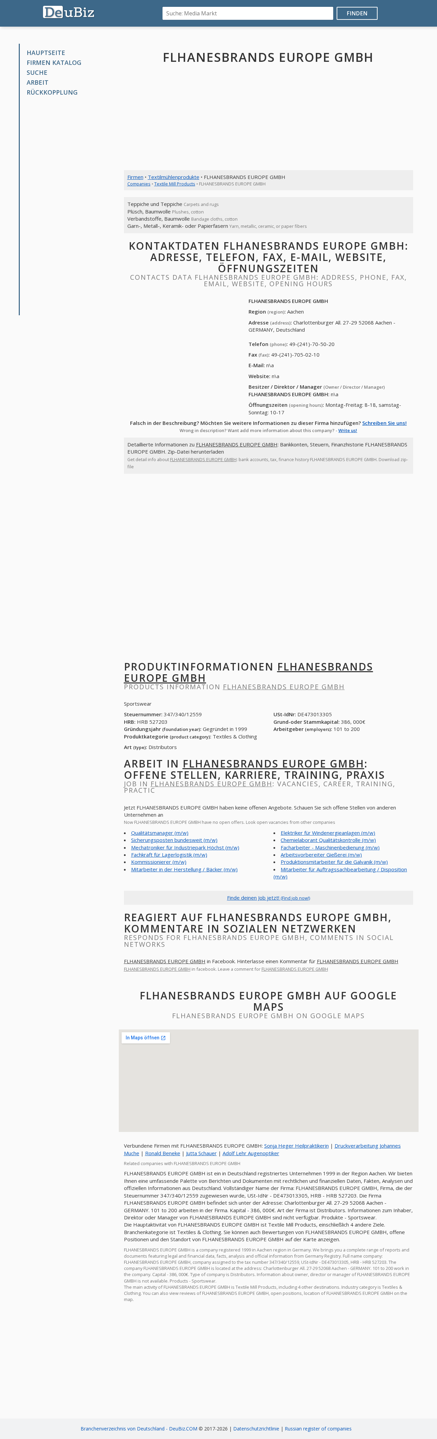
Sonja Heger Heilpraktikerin (296, 1145)
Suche (37, 72)
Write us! (347, 430)
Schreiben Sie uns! (384, 422)
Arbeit (37, 82)
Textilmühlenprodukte (173, 177)
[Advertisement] (71, 205)
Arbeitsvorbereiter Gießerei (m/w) (321, 854)
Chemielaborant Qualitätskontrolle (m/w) (328, 839)
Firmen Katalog (54, 62)
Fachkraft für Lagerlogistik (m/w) (169, 854)
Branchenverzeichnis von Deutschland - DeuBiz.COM (139, 1428)
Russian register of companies (318, 1428)
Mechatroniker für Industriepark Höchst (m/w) (185, 847)
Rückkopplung (52, 92)
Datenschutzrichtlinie (256, 1428)
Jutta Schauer (201, 1153)
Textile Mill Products (174, 184)
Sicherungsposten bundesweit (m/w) (174, 839)
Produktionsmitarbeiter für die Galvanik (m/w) (334, 861)
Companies (139, 184)
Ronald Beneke (162, 1153)
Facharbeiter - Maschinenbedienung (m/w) (330, 847)
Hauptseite (46, 53)
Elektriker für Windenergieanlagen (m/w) (328, 832)
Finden (357, 13)
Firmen (135, 177)
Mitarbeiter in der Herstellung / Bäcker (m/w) (184, 869)
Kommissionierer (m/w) (158, 861)
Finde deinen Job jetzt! (268, 897)
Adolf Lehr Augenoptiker (251, 1153)
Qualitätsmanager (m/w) (159, 832)
